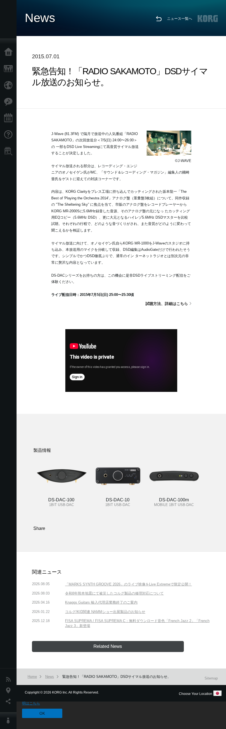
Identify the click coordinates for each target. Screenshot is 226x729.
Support (9, 134)
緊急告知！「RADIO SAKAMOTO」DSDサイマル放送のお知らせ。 (116, 677)
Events (9, 118)
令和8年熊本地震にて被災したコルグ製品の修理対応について (114, 593)
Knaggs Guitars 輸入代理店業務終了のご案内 (101, 602)
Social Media (9, 701)
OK (42, 713)
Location (9, 690)
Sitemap (211, 678)
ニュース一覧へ (179, 18)
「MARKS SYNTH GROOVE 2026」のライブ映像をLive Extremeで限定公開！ (128, 584)
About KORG (9, 721)
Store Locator (9, 151)
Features (9, 101)
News (9, 679)
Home (9, 52)
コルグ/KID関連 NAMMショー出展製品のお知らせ (105, 612)
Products (9, 68)
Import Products (9, 85)
